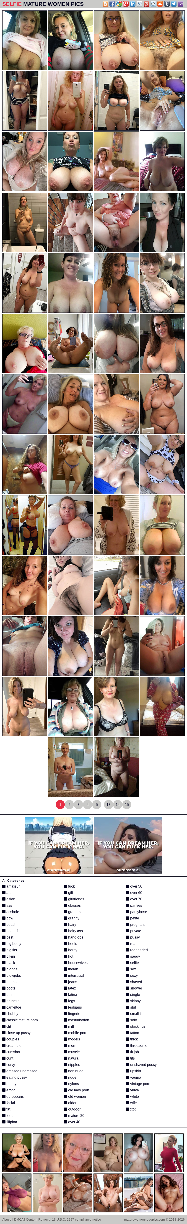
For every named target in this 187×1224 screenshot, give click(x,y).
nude (71, 1077)
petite (134, 918)
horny (72, 950)
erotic (10, 1090)
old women (76, 1096)
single (134, 995)
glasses (74, 905)
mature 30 (75, 1116)
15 (127, 805)
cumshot (12, 1052)
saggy (134, 956)
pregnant (137, 924)
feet (8, 1116)
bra (8, 995)
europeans (14, 1096)
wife (133, 1103)
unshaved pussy (143, 1065)
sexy (133, 975)
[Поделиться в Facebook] (112, 4)
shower (135, 988)
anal (9, 893)
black (10, 963)
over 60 (135, 893)
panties (135, 905)
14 (118, 805)
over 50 (135, 886)
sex (132, 969)
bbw (9, 918)
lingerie (73, 1014)
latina (72, 995)
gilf (70, 893)
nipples (73, 1065)
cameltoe (13, 1007)
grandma (75, 912)
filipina (11, 1122)
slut (132, 1007)
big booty (13, 944)
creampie (13, 1045)
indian (72, 969)
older (71, 1103)
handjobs (75, 937)
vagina (135, 1077)
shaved (135, 982)
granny (73, 918)
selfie (134, 963)
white (134, 1096)
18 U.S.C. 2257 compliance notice (76, 1219)
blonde (11, 969)
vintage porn (139, 1084)
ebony (10, 1084)
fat (7, 1109)
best (9, 937)
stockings (137, 1026)
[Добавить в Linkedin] (132, 4)
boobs (10, 982)
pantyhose (138, 912)
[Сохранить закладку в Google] (119, 4)
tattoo (134, 1033)
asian (10, 899)
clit (8, 1026)
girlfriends (75, 899)
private (135, 931)
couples (12, 1039)
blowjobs (13, 975)
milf (70, 1026)
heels (72, 944)
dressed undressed (21, 1071)
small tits (136, 1014)
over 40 (73, 1122)
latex (71, 988)
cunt (9, 1058)
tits (132, 1058)
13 (108, 805)
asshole (12, 912)
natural (73, 1058)
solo (133, 1020)
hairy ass (75, 931)
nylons (73, 1084)
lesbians (74, 1007)
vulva (134, 1090)
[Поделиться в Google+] (126, 4)
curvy (10, 1065)
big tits (11, 950)
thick (133, 1039)
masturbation (78, 1020)
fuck (71, 886)
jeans (72, 982)
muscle (73, 1052)
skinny (135, 1001)
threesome (138, 1045)
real (132, 944)
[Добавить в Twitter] (174, 4)
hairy (71, 924)
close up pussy (18, 1033)
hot (70, 956)
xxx (132, 1109)
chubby (11, 1014)
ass (8, 905)
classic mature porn (21, 1020)
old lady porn (78, 1090)
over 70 (135, 899)
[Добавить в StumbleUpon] (160, 4)
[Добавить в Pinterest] (146, 4)
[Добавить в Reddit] (153, 4)
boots (10, 988)
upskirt (135, 1071)
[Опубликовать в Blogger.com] (105, 4)
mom (71, 1045)
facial (10, 1103)
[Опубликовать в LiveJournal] (139, 4)
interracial (75, 975)
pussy (134, 937)
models (73, 1039)
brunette (12, 1001)
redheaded (138, 950)
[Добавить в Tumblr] (167, 4)
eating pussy (16, 1077)
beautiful (12, 931)
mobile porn (77, 1033)
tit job (134, 1052)
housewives (77, 963)
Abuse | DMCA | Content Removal (26, 1219)
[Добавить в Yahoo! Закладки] (180, 4)
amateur (12, 886)
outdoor (74, 1109)
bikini (10, 956)
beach (10, 924)
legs (71, 1001)
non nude (75, 1071)
